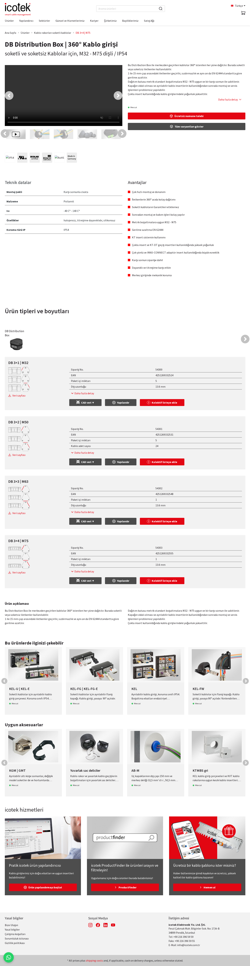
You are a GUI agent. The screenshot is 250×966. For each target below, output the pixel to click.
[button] (9, 95)
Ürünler (25, 32)
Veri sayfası (18, 395)
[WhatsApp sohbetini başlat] (8, 957)
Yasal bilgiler (14, 918)
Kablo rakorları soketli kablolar (52, 32)
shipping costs (94, 960)
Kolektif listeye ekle (164, 402)
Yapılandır (123, 402)
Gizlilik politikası (15, 943)
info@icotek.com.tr (188, 945)
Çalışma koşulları (15, 934)
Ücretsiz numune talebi (188, 116)
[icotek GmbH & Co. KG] (18, 9)
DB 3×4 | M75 (83, 32)
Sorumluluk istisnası (17, 938)
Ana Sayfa (10, 32)
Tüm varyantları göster (189, 126)
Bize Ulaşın (11, 925)
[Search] (161, 9)
